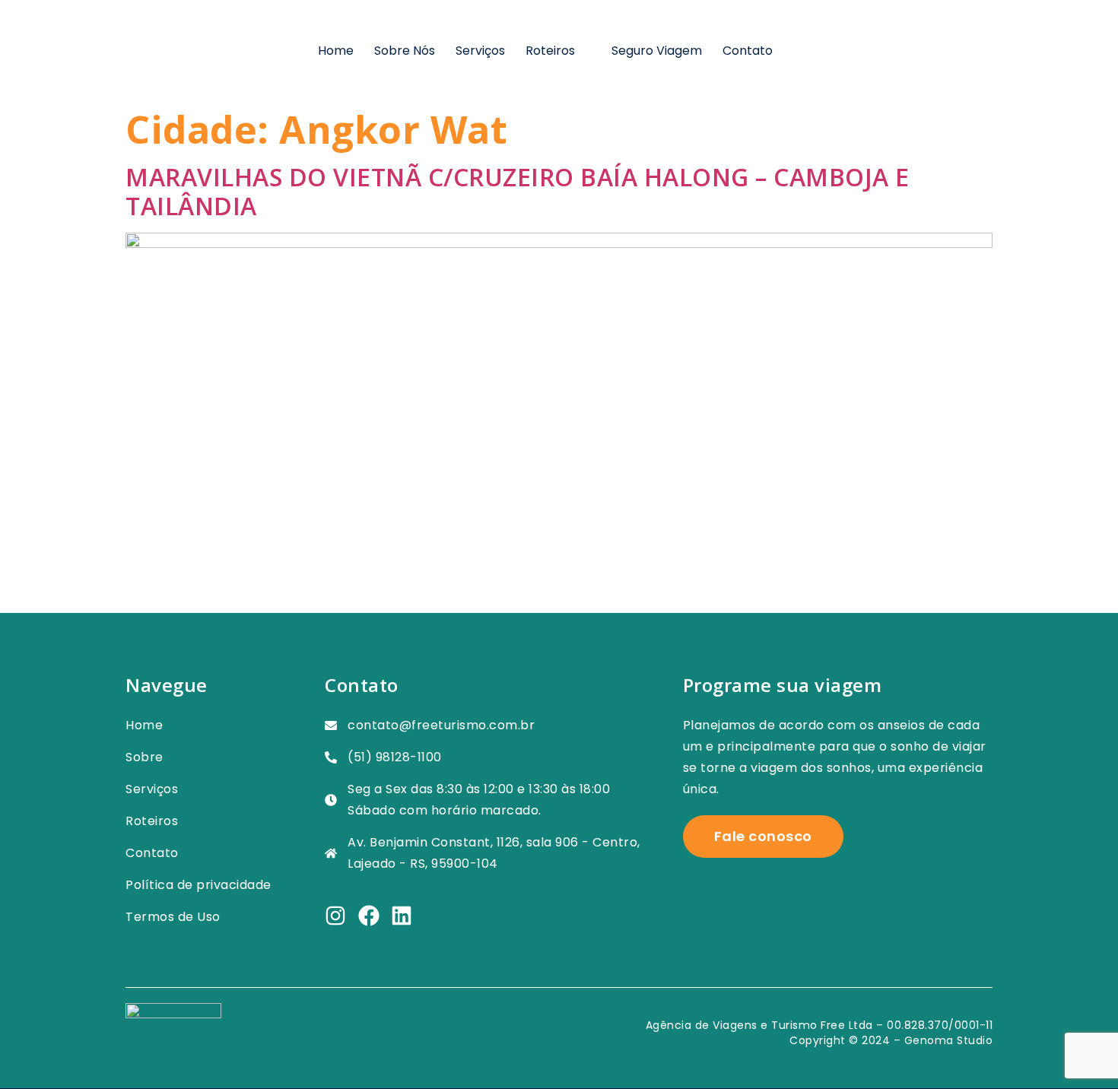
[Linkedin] (401, 915)
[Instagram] (335, 915)
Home (336, 50)
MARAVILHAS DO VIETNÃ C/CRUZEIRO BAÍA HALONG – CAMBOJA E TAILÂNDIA (517, 191)
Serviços (480, 50)
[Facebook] (369, 915)
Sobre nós (404, 50)
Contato (748, 50)
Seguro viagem (656, 50)
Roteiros (550, 50)
